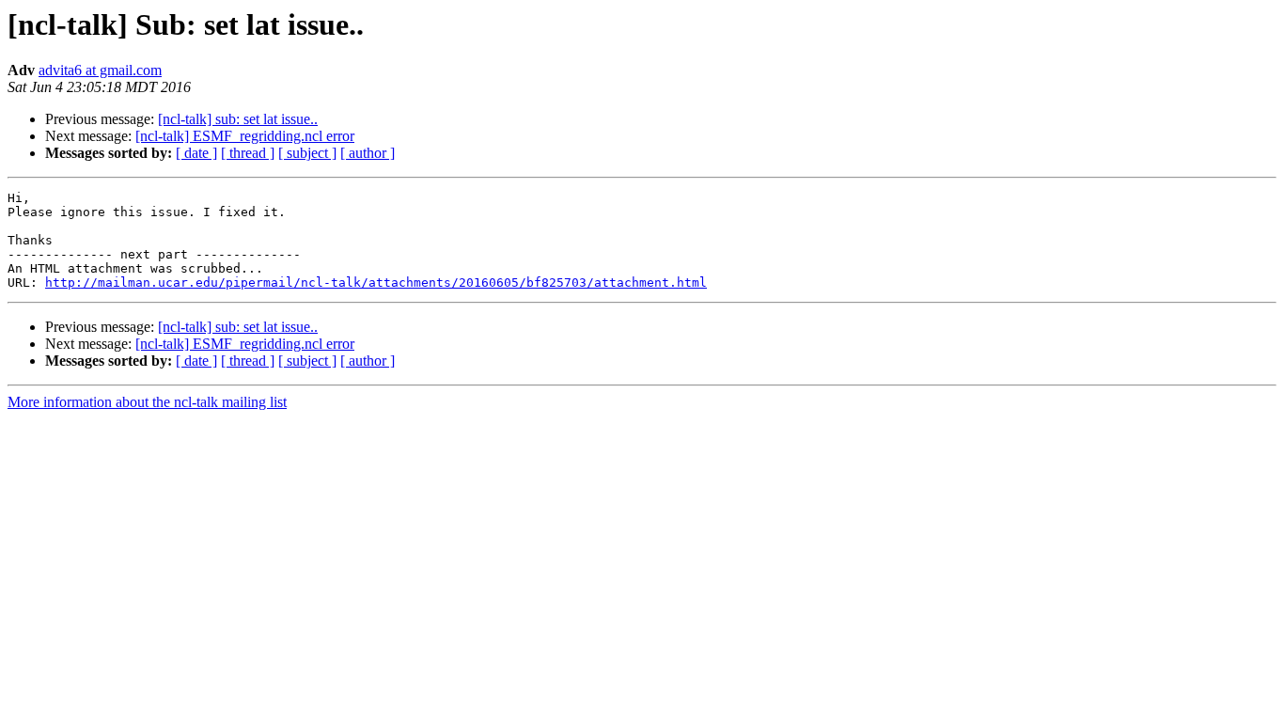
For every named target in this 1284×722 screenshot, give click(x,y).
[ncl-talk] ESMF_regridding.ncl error (244, 136)
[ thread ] (247, 153)
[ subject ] (307, 153)
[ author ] (367, 153)
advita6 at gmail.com (100, 70)
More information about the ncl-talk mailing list (147, 402)
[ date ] (196, 153)
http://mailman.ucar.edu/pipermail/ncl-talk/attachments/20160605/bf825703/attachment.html (376, 282)
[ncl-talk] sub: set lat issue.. (238, 119)
